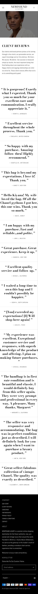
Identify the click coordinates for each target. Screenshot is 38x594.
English (5, 578)
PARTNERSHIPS (6, 513)
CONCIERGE (5, 510)
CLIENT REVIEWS (7, 507)
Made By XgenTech (24, 588)
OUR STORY (5, 504)
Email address (8, 565)
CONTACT (4, 521)
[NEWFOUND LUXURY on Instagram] (34, 578)
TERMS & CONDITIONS (8, 518)
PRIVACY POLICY (6, 515)
